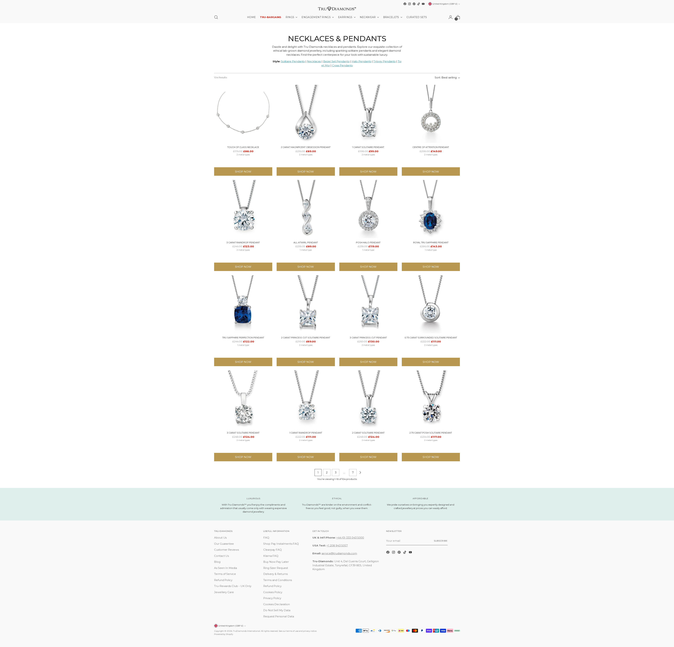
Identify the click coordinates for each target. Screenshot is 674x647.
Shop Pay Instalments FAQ (281, 543)
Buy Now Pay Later (276, 561)
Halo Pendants (361, 61)
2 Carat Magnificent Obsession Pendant (306, 147)
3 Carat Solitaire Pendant (243, 432)
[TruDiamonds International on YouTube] (423, 3)
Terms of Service (225, 574)
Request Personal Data (278, 616)
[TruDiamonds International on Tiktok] (418, 3)
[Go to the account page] (450, 17)
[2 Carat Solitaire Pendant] (368, 399)
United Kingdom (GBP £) (444, 4)
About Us (220, 537)
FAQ (266, 537)
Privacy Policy (272, 598)
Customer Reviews (226, 549)
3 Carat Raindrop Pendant (243, 242)
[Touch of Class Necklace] (243, 114)
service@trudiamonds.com (339, 553)
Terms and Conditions (277, 580)
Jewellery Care (224, 592)
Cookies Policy (272, 592)
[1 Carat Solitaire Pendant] (368, 114)
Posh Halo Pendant (368, 242)
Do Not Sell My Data (276, 610)
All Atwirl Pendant (305, 242)
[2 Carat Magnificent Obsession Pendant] (306, 114)
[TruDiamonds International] (337, 8)
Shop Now (243, 171)
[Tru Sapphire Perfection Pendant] (243, 304)
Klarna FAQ (270, 555)
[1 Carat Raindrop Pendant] (306, 399)
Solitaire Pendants (293, 61)
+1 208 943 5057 (337, 545)
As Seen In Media (225, 568)
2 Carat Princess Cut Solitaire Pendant (305, 337)
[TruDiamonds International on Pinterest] (414, 3)
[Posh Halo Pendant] (368, 209)
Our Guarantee (224, 543)
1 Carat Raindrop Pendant (305, 432)
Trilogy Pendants (384, 61)
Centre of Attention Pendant (430, 147)
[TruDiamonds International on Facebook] (405, 3)
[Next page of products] (360, 472)
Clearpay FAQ (272, 549)
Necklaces (314, 61)
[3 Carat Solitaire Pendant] (243, 399)
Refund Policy (223, 580)
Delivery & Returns (275, 574)
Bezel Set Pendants (336, 61)
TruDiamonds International (246, 631)
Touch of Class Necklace (243, 147)
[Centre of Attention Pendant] (431, 114)
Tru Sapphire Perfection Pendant (243, 337)
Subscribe (441, 541)
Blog (217, 561)
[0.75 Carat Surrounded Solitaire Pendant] (431, 304)
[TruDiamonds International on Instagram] (409, 3)
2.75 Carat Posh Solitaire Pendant (430, 432)
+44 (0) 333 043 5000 (350, 537)
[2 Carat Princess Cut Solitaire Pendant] (306, 304)
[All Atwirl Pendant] (306, 209)
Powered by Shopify (223, 634)
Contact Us (221, 555)
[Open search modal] (216, 17)
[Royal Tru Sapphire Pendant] (431, 209)
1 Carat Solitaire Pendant (368, 147)
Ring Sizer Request (275, 568)
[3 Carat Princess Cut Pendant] (368, 304)
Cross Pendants (342, 65)
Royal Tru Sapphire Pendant (430, 242)
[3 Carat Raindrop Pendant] (243, 209)
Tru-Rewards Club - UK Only (232, 586)
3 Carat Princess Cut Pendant (368, 337)
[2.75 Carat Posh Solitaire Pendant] (431, 399)
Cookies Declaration (276, 604)
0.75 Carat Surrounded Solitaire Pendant (431, 337)
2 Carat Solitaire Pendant (368, 432)
